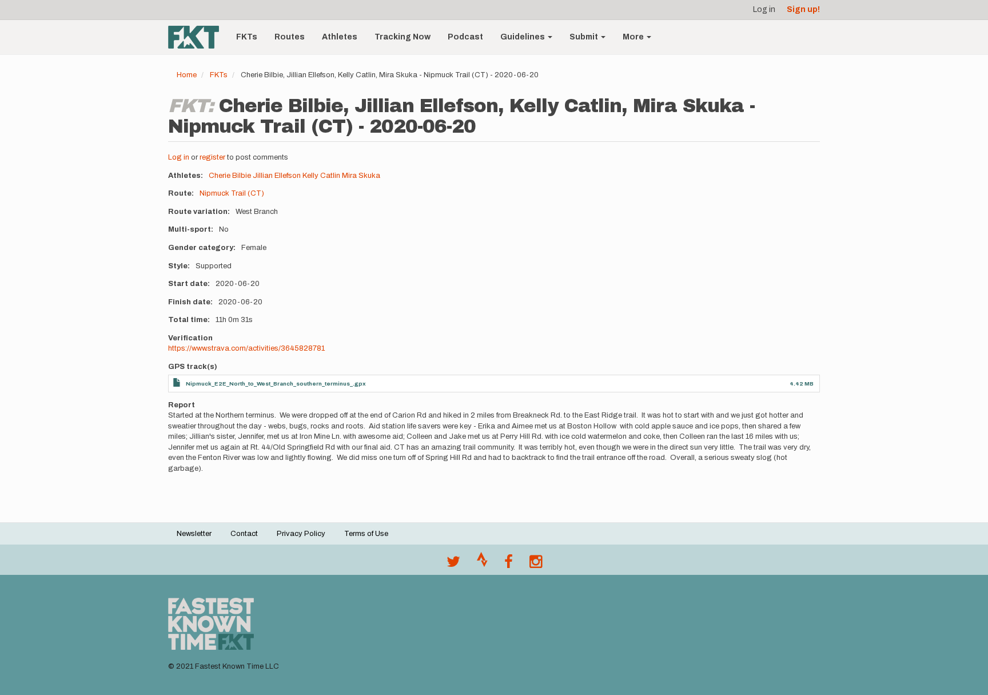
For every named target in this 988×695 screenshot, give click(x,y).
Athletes (339, 37)
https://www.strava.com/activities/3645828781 (246, 348)
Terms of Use (366, 534)
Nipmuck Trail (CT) (232, 193)
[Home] (198, 37)
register (212, 157)
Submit (584, 37)
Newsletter (194, 534)
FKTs (246, 37)
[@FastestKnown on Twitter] (453, 565)
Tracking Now (403, 37)
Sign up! (803, 9)
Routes (289, 37)
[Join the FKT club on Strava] (482, 565)
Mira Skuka (361, 176)
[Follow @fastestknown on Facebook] (508, 565)
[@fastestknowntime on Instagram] (535, 565)
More (634, 37)
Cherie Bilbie (230, 176)
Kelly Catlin (321, 176)
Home (187, 75)
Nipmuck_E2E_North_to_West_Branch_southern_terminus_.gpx (276, 383)
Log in (764, 9)
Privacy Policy (301, 534)
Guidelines (523, 37)
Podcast (465, 37)
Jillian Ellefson (277, 176)
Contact (244, 534)
